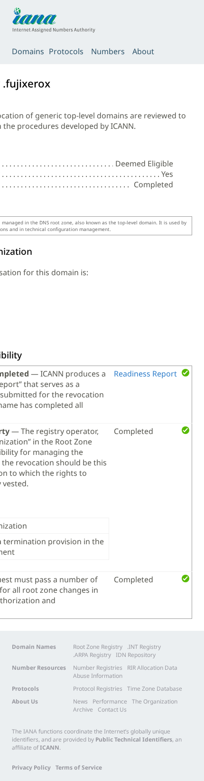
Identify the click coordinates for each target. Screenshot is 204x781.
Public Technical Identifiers (133, 739)
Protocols (66, 51)
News (80, 701)
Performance (110, 701)
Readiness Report (145, 373)
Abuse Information (97, 676)
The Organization (154, 701)
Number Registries (97, 668)
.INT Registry (144, 647)
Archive (83, 709)
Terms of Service (79, 767)
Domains (28, 51)
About (143, 51)
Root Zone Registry (97, 647)
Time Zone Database (154, 689)
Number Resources (39, 668)
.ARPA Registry (92, 655)
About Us (25, 701)
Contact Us (112, 709)
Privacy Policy (31, 767)
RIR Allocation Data (152, 668)
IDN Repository (136, 655)
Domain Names (34, 647)
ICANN (49, 747)
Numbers (108, 51)
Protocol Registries (97, 689)
